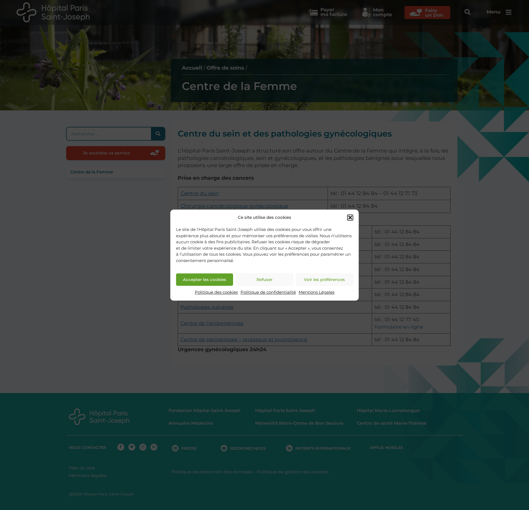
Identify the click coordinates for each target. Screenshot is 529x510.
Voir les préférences (324, 279)
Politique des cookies (216, 292)
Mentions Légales (316, 292)
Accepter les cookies (204, 279)
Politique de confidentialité (268, 292)
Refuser (264, 279)
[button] (350, 217)
